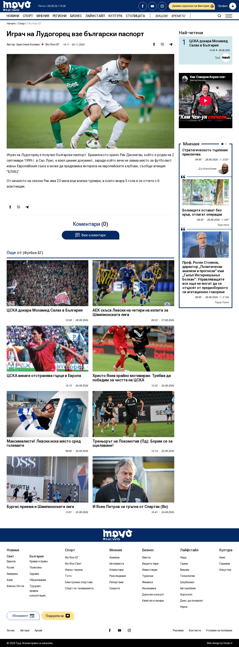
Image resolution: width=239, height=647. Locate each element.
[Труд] (117, 535)
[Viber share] (162, 44)
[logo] (17, 6)
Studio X (227, 643)
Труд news (223, 224)
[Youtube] (152, 6)
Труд (217, 57)
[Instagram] (162, 6)
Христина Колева (28, 44)
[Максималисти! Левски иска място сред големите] (47, 414)
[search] (219, 16)
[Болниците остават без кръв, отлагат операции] (205, 192)
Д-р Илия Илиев (207, 168)
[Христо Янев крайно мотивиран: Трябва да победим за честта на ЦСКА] (133, 349)
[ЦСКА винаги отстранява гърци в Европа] (47, 349)
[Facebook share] (153, 44)
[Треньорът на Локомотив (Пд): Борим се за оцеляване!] (133, 414)
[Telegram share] (170, 44)
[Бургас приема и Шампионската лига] (47, 479)
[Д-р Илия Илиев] (223, 168)
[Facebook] (142, 6)
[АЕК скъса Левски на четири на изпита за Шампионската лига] (133, 283)
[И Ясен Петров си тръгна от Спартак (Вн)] (133, 479)
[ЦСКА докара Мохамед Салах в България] (47, 283)
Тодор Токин (222, 302)
